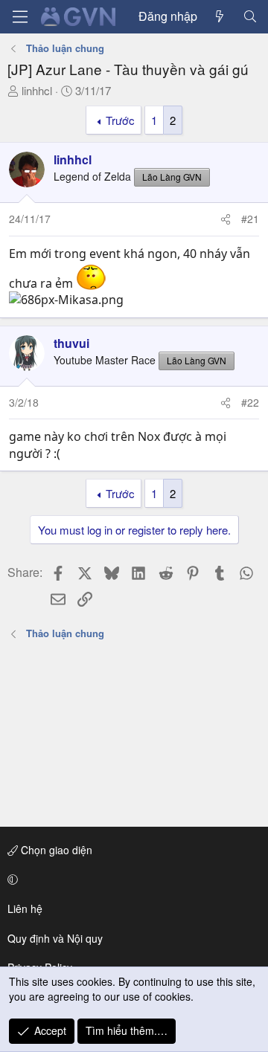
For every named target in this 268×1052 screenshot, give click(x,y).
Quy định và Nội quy (55, 938)
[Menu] (20, 17)
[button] (131, 879)
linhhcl (37, 90)
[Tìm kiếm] (249, 16)
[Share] (225, 219)
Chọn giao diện (55, 849)
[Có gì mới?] (220, 16)
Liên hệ (24, 908)
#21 (250, 218)
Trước (120, 120)
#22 (250, 402)
